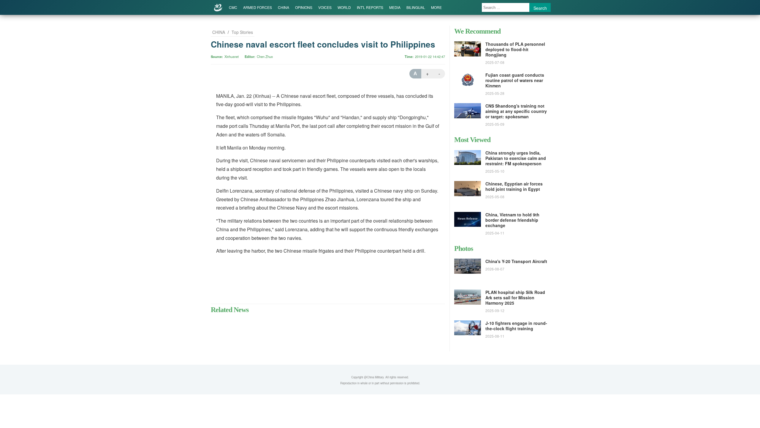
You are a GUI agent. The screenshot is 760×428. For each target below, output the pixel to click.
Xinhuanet (231, 56)
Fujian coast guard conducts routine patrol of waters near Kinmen (514, 80)
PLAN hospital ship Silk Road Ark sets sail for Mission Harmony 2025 (515, 297)
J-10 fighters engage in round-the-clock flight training (516, 325)
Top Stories (242, 32)
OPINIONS (303, 7)
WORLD (344, 7)
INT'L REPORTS (370, 7)
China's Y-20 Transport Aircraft (516, 261)
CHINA (283, 7)
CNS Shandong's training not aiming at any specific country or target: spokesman (516, 111)
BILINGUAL (415, 7)
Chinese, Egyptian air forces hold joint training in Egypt (514, 186)
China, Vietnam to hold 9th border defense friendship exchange (512, 220)
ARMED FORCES (257, 7)
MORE (436, 7)
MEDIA (394, 7)
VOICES (325, 7)
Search (540, 8)
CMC (233, 7)
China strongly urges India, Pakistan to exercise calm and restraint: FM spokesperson (515, 158)
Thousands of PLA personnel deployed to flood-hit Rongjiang (515, 49)
